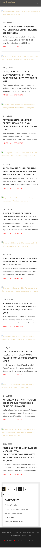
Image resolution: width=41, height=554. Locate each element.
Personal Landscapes (13, 513)
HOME (9, 541)
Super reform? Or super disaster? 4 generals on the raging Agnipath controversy (20, 216)
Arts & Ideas (9, 517)
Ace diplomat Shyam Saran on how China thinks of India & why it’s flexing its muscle (20, 171)
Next (5, 494)
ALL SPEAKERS (16, 47)
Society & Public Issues (14, 522)
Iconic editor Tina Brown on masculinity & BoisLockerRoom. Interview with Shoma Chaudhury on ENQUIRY (20, 454)
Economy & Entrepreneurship (17, 509)
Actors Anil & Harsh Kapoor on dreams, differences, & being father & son (19, 403)
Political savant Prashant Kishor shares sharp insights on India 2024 (20, 30)
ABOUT (19, 541)
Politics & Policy (11, 505)
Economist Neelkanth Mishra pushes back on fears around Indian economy (20, 261)
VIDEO (5, 47)
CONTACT (30, 541)
